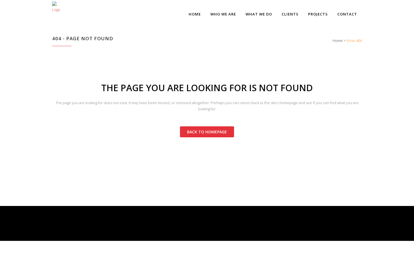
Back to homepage (207, 131)
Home (338, 40)
